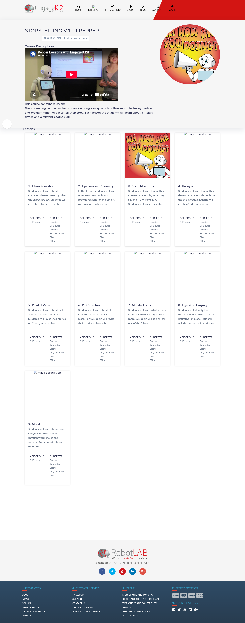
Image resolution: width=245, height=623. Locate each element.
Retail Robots (130, 616)
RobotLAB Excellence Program (140, 599)
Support (77, 599)
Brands (126, 607)
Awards (26, 616)
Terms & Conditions (33, 612)
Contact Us (79, 603)
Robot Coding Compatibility (88, 612)
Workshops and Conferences (140, 603)
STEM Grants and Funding (137, 595)
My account (79, 595)
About (26, 595)
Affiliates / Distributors (136, 612)
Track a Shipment (82, 607)
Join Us (26, 603)
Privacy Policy (30, 607)
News (25, 599)
